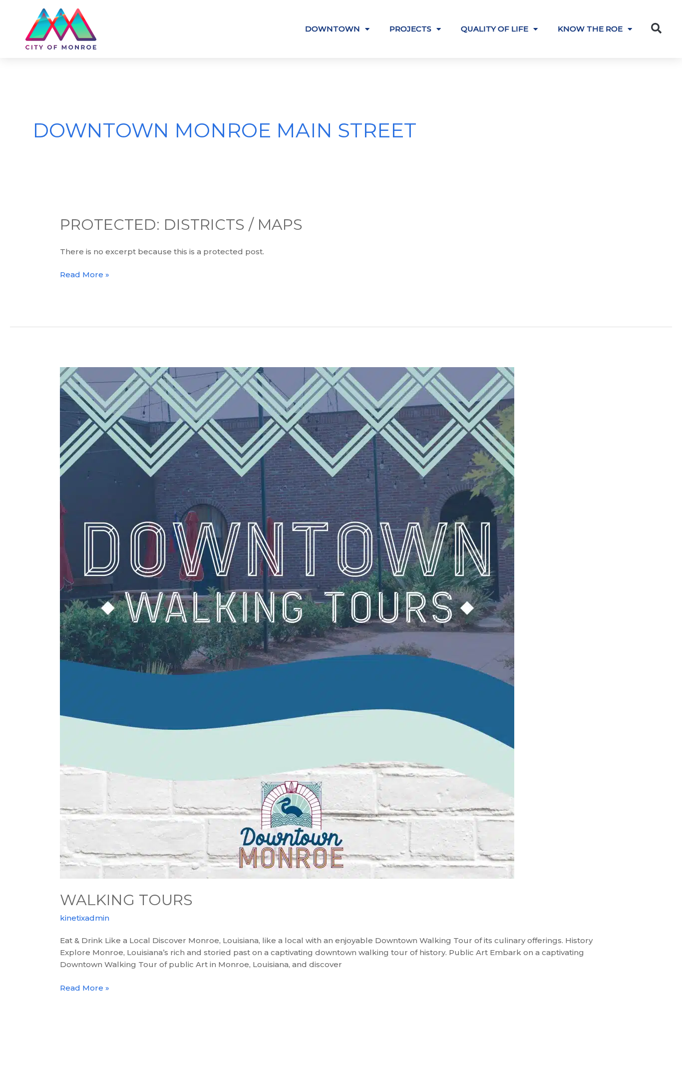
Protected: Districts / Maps (181, 224)
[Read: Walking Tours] (287, 622)
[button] (656, 28)
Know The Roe (590, 28)
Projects (410, 28)
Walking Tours (126, 900)
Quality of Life (494, 28)
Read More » (84, 274)
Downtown (332, 28)
